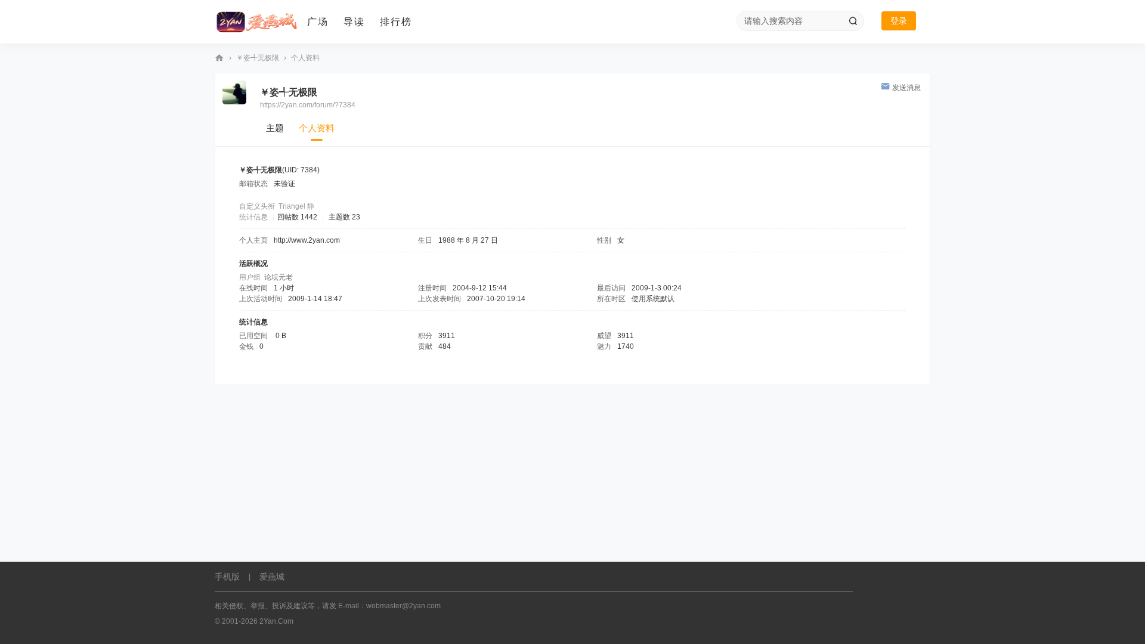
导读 (354, 22)
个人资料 (317, 128)
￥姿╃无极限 (257, 58)
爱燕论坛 (219, 58)
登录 (898, 21)
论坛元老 (278, 277)
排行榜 (396, 22)
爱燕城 (271, 576)
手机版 (227, 576)
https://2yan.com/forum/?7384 (307, 105)
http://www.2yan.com (307, 240)
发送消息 (906, 87)
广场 (318, 22)
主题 (275, 128)
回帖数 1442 (297, 217)
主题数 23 (344, 217)
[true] (852, 21)
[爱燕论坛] (256, 22)
